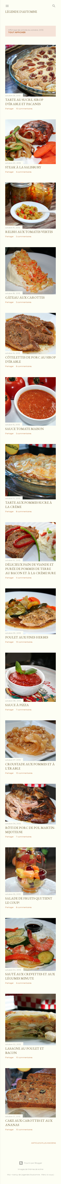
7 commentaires (23, 709)
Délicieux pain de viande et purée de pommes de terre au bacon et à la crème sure (30, 568)
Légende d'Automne (21, 12)
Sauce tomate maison (24, 429)
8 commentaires (24, 366)
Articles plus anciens (43, 1143)
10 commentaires (24, 108)
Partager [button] (9, 108)
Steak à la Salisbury (23, 167)
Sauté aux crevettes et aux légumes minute (30, 976)
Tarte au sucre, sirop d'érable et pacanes (24, 102)
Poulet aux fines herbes (26, 637)
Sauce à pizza (17, 705)
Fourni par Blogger (33, 1163)
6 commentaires (23, 172)
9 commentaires (23, 577)
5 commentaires (23, 236)
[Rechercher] (54, 5)
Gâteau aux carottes (25, 297)
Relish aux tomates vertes (29, 232)
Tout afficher (17, 32)
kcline (40, 1169)
